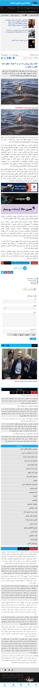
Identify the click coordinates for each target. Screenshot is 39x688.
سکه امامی (34, 532)
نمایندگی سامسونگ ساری (29, 484)
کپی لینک (34, 263)
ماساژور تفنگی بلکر (32, 476)
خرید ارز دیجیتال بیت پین (29, 453)
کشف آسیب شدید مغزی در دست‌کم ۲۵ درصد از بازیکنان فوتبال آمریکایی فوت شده (16, 31)
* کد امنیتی (33, 329)
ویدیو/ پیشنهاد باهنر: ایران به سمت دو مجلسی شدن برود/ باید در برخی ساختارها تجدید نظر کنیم (19, 420)
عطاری (35, 480)
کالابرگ (35, 496)
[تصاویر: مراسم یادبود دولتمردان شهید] (19, 364)
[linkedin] (11, 272)
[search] (2, 8)
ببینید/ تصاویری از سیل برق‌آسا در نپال (26, 406)
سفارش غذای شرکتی (31, 516)
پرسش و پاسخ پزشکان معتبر (28, 449)
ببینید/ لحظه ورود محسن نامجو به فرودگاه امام (24, 434)
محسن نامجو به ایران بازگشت (19, 40)
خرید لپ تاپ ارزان (31, 468)
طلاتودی (34, 500)
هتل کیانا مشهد (32, 472)
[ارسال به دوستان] (4, 58)
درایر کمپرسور (33, 492)
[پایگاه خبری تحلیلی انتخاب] (34, 3)
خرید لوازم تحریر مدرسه (30, 457)
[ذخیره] (8, 58)
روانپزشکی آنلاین (32, 543)
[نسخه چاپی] (2, 58)
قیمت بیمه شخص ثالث (30, 512)
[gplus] (8, 272)
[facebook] (5, 272)
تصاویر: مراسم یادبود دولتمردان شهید (25, 381)
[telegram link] (9, 670)
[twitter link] (5, 670)
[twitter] (2, 272)
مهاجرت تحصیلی (32, 504)
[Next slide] (3, 345)
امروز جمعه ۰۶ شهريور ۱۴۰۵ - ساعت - (26, 8)
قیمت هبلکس (33, 508)
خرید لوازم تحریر (32, 465)
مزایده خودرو (33, 524)
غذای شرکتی (33, 488)
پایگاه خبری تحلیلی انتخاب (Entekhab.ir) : (26, 108)
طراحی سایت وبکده (31, 520)
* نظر (35, 312)
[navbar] (37, 8)
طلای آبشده (33, 539)
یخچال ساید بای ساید (30, 461)
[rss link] (12, 670)
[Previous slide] (8, 345)
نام (35, 299)
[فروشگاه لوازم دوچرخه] (19, 198)
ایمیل (34, 306)
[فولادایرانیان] (19, 187)
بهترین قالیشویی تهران (30, 528)
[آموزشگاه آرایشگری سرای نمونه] (19, 209)
